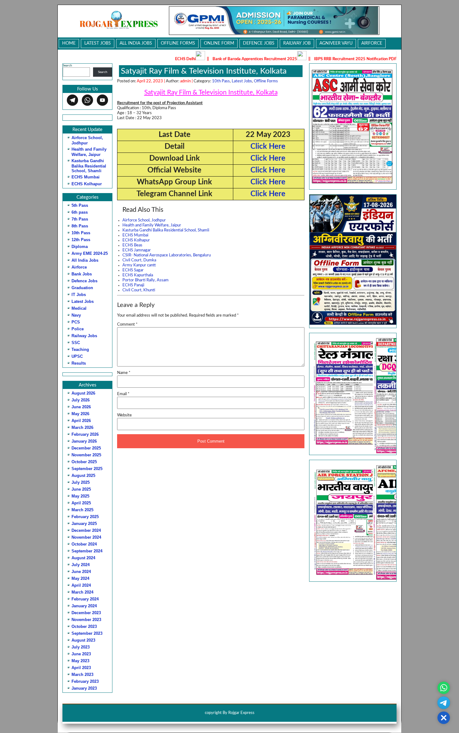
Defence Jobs (258, 43)
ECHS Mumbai (86, 177)
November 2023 (86, 619)
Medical (79, 308)
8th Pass (80, 226)
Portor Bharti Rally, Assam (145, 280)
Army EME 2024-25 (90, 253)
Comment (127, 325)
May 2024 (80, 578)
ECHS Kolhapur (87, 184)
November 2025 (86, 455)
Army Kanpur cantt (139, 265)
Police (78, 329)
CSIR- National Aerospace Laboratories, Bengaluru (166, 255)
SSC (76, 342)
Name (124, 373)
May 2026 (80, 413)
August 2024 (83, 558)
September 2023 (87, 633)
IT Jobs (79, 294)
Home (69, 43)
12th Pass (81, 239)
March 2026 (82, 427)
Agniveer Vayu (336, 43)
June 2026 (81, 407)
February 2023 (85, 681)
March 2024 (82, 592)
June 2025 (81, 489)
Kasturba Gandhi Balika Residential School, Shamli (89, 165)
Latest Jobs (97, 43)
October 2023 (84, 626)
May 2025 (80, 496)
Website (124, 415)
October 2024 (84, 544)
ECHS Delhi (156, 59)
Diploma (80, 246)
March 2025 (82, 509)
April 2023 (81, 667)
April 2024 (81, 585)
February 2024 (85, 599)
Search (67, 65)
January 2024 (84, 606)
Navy (76, 315)
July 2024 (81, 564)
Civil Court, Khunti (138, 290)
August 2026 (83, 393)
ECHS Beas (132, 245)
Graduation (82, 287)
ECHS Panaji (133, 285)
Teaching (80, 349)
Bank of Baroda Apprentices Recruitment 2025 (225, 59)
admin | (187, 81)
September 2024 (87, 551)
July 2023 (81, 647)
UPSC (77, 356)
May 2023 (80, 660)
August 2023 (83, 640)
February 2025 (85, 516)
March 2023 (82, 674)
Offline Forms (178, 43)
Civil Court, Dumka (139, 260)
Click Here (267, 146)
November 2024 (86, 537)
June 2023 (81, 654)
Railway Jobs (84, 335)
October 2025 (84, 461)
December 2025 (86, 448)
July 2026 (81, 400)
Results (79, 363)
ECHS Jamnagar (136, 250)
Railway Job (297, 43)
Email (123, 394)
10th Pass (81, 233)
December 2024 (86, 530)
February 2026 (85, 434)
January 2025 (84, 523)
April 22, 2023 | (151, 81)
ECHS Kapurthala (137, 275)
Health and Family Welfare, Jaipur (151, 225)
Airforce (371, 43)
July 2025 (81, 482)
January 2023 (84, 688)
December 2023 (86, 612)
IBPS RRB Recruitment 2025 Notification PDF (326, 59)
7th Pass (80, 219)
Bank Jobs (82, 274)
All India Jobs (136, 43)
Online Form (219, 43)
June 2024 (81, 571)
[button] (352, 393)
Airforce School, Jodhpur (144, 220)
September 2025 (87, 468)
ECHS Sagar (133, 270)
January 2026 (84, 441)
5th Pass (80, 205)
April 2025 (81, 503)
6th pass (80, 212)
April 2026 (81, 420)
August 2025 (83, 475)
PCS (76, 322)
